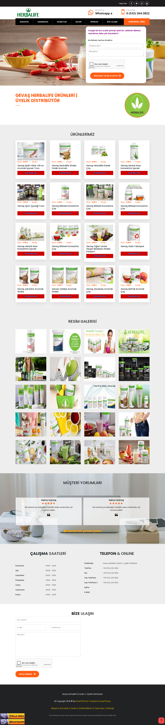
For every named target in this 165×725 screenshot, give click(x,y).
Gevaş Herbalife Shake (71, 715)
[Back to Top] (161, 720)
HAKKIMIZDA (43, 22)
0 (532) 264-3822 (138, 13)
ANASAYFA (24, 22)
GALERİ (78, 22)
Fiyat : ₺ (22, 162)
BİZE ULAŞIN (112, 22)
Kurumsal (64, 708)
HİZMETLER (62, 22)
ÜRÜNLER (94, 22)
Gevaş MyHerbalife (97, 715)
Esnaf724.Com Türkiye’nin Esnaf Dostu (93, 701)
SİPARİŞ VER (31, 173)
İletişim (54, 708)
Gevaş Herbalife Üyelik (109, 715)
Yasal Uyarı (99, 708)
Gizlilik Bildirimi (85, 708)
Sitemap (110, 708)
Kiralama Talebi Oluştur (106, 76)
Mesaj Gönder (25, 674)
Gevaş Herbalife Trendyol (85, 715)
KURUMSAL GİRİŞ (137, 21)
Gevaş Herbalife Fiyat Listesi (57, 715)
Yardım (73, 708)
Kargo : (35, 162)
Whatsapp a (103, 13)
